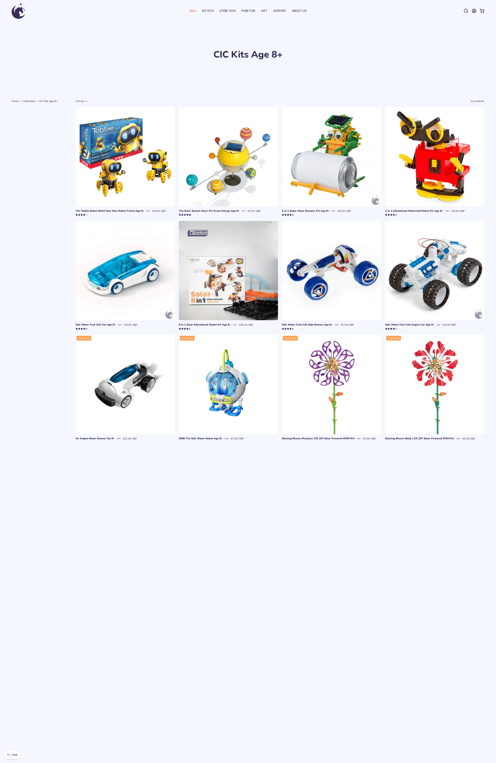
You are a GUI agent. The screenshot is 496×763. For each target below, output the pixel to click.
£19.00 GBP (344, 210)
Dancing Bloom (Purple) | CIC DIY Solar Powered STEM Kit (318, 438)
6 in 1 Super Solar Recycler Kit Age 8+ (305, 211)
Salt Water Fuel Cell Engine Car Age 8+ (409, 324)
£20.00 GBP (246, 324)
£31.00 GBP (159, 210)
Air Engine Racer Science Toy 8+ (95, 438)
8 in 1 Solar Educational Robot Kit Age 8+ (205, 324)
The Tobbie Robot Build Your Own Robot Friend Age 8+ (110, 211)
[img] (82, 215)
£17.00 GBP (254, 210)
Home (15, 101)
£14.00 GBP (130, 324)
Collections (28, 101)
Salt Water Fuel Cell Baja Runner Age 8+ (307, 324)
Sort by (80, 101)
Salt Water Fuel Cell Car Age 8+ (96, 324)
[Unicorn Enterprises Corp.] (18, 11)
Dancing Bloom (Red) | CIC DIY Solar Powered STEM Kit (419, 438)
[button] (279, 11)
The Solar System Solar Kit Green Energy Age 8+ (209, 211)
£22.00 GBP (130, 438)
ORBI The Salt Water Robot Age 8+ (201, 438)
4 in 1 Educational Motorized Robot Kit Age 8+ (414, 211)
